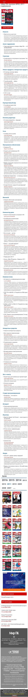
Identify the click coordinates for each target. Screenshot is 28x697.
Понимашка (14, 672)
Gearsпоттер (7, 440)
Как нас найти (4, 640)
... (14, 487)
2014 (19, 480)
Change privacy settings (14, 644)
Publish (7, 671)
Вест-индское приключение (11, 333)
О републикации (18, 640)
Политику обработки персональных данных (14, 693)
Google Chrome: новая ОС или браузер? (15, 185)
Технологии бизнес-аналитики (13, 676)
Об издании (14, 638)
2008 (4, 488)
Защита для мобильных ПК (11, 151)
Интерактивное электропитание (13, 351)
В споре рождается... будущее (12, 120)
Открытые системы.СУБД (14, 667)
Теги (25, 640)
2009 (20, 484)
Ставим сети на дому (10, 133)
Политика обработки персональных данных (14, 643)
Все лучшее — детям (9, 233)
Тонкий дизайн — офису (10, 81)
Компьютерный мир (14, 665)
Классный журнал (18, 671)
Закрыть (14, 695)
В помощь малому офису (11, 72)
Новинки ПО (7, 147)
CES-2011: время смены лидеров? (13, 455)
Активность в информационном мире (14, 279)
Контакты (11, 640)
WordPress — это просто (10, 395)
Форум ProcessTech (6, 615)
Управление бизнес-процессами (13, 681)
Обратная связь (21, 638)
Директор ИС (8, 669)
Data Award (6, 674)
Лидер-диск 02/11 (9, 256)
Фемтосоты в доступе (10, 34)
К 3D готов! (7, 93)
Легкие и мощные (9, 383)
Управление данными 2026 (8, 619)
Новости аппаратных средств (12, 330)
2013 (25, 480)
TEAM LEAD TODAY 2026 (8, 610)
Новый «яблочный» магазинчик (13, 200)
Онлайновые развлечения (11, 218)
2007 (9, 488)
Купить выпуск (7, 27)
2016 (5, 480)
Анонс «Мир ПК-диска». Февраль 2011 (14, 259)
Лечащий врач (20, 669)
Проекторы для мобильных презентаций (15, 377)
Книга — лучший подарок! (11, 243)
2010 (14, 484)
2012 (4, 484)
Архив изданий (13, 641)
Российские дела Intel (10, 105)
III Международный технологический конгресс (14, 605)
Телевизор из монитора (10, 362)
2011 (9, 484)
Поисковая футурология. (11, 406)
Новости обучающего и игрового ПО (14, 214)
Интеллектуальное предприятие (13, 680)
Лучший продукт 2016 (7, 597)
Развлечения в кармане (10, 342)
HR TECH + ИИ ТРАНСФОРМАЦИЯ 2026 (12, 624)
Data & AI (7, 678)
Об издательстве (6, 638)
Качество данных (17, 678)
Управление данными (17, 674)
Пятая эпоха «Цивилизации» (12, 429)
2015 (12, 480)
